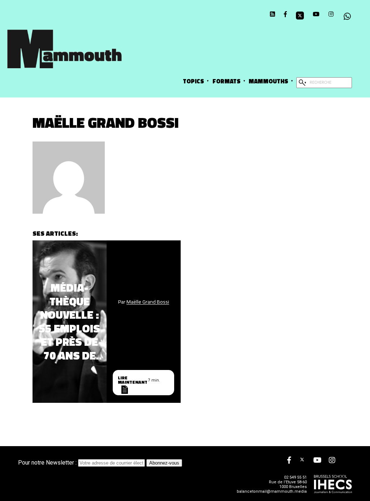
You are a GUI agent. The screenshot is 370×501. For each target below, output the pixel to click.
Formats (226, 81)
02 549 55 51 (295, 477)
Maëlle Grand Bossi (147, 301)
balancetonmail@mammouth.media (272, 491)
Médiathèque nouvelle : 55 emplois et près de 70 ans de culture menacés (69, 321)
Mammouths (268, 81)
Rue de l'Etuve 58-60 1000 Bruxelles (288, 484)
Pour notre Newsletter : (48, 462)
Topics (193, 81)
